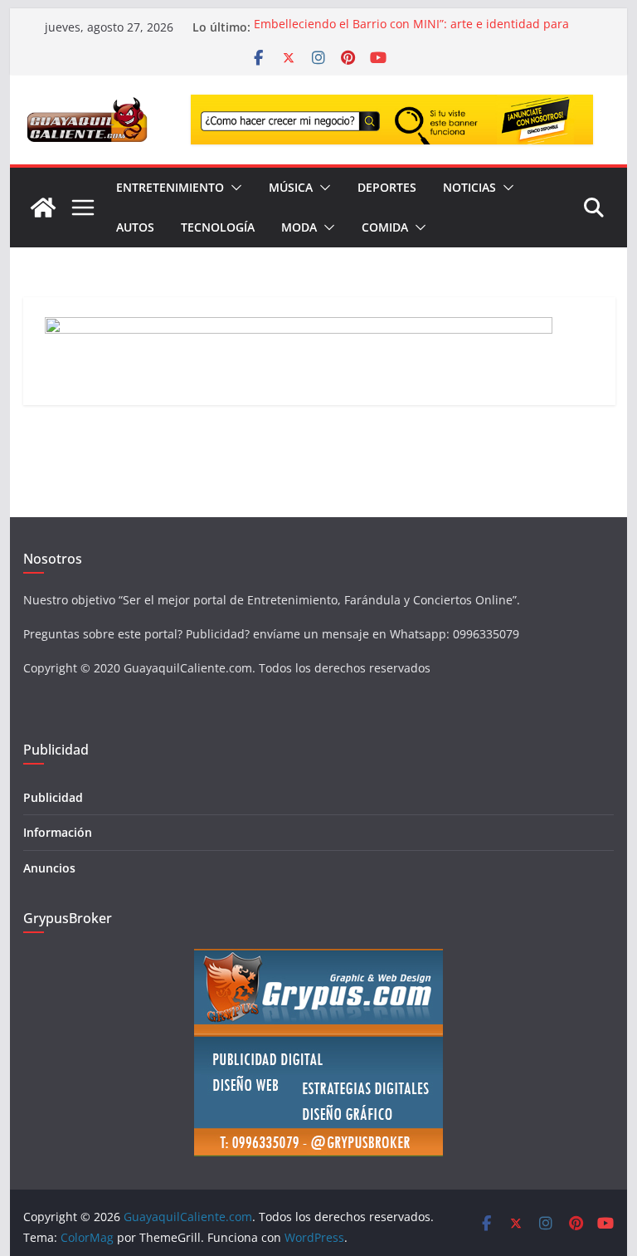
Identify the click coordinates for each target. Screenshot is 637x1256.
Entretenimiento (170, 187)
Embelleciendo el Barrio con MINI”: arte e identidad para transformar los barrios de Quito (411, 35)
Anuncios (49, 868)
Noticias (469, 187)
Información (57, 832)
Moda (299, 227)
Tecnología (218, 227)
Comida (385, 227)
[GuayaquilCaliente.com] (43, 207)
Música (291, 187)
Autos (135, 227)
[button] (233, 187)
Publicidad (53, 797)
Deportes (386, 187)
